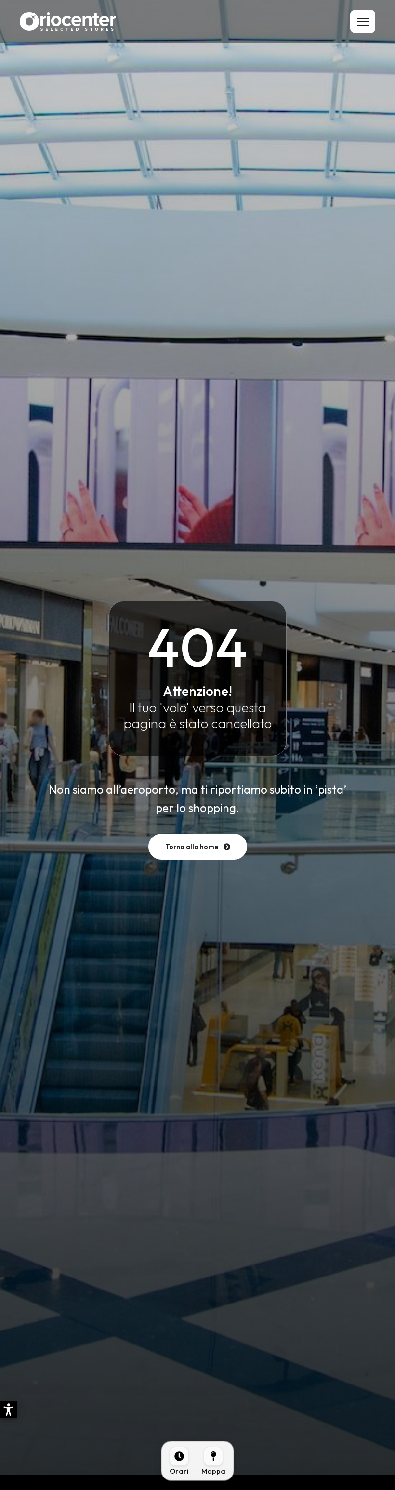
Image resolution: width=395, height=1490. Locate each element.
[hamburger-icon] (362, 21)
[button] (8, 1409)
